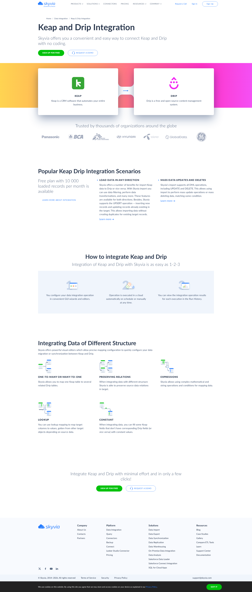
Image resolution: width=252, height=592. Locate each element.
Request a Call (181, 4)
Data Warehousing (157, 547)
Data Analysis (155, 555)
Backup (109, 542)
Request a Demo (84, 53)
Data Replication (156, 542)
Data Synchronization (159, 538)
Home (48, 19)
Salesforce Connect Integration (163, 563)
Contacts (81, 534)
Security (105, 578)
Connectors (111, 538)
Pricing (109, 555)
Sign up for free (109, 488)
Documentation (203, 555)
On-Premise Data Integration (162, 551)
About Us (81, 530)
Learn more (105, 219)
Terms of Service (88, 578)
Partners (81, 538)
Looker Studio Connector (117, 551)
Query (109, 534)
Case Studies (202, 534)
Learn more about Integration (59, 200)
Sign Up (210, 4)
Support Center (203, 551)
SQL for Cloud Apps (158, 568)
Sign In (194, 4)
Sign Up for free (51, 53)
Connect (110, 547)
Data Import (154, 530)
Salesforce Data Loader (159, 559)
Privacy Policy (120, 578)
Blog (198, 530)
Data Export (154, 534)
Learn (198, 547)
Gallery (199, 538)
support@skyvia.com (202, 578)
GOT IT (214, 587)
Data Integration (61, 19)
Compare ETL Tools (205, 542)
